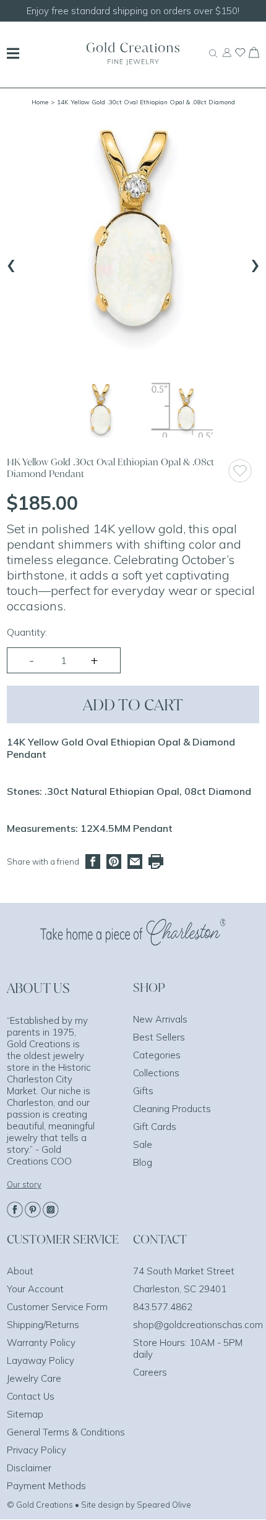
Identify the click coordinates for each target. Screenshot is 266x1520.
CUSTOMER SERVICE (63, 1239)
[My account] (226, 58)
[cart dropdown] (254, 54)
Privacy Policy (36, 1450)
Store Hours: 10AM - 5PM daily (187, 1348)
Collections (156, 1073)
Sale (142, 1144)
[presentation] (11, 262)
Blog (142, 1162)
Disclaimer (29, 1468)
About (20, 1271)
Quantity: (27, 632)
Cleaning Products (172, 1109)
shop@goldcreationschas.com (198, 1325)
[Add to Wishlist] (244, 470)
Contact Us (30, 1396)
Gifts (143, 1091)
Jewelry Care (34, 1378)
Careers (150, 1372)
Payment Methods (46, 1486)
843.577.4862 (162, 1307)
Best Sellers (159, 1037)
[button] (100, 410)
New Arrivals (160, 1019)
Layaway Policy (40, 1360)
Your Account (35, 1289)
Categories (157, 1055)
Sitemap (25, 1414)
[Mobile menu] (13, 55)
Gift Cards (154, 1126)
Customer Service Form (57, 1307)
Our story (24, 1184)
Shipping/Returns (43, 1325)
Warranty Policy (41, 1342)
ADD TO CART (133, 704)
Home (40, 102)
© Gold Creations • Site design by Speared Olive (99, 1505)
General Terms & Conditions (66, 1432)
